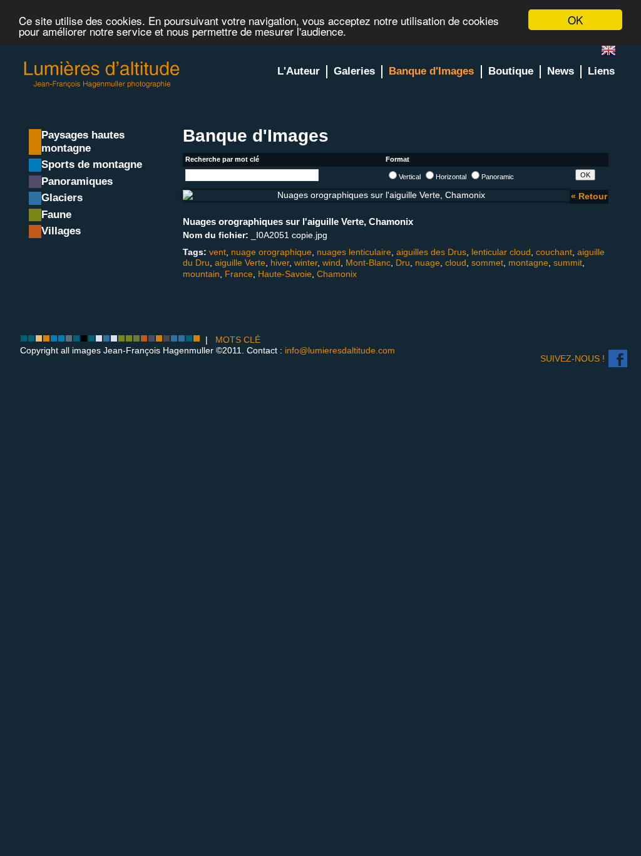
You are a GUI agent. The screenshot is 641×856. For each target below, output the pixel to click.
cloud (455, 263)
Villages (61, 231)
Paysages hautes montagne (83, 141)
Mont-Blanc (368, 263)
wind (331, 263)
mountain (201, 274)
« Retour (589, 196)
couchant (554, 252)
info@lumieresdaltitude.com (340, 350)
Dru (403, 263)
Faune (56, 215)
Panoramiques (77, 181)
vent (217, 252)
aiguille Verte (240, 263)
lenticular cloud (501, 252)
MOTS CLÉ (237, 340)
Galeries (354, 71)
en (613, 53)
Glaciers (62, 198)
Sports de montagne (91, 164)
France (239, 274)
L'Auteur (298, 71)
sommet (487, 263)
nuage (427, 263)
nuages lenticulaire (354, 252)
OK (575, 20)
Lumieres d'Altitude (102, 75)
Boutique (510, 71)
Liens (601, 71)
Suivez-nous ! (572, 358)
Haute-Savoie (285, 274)
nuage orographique (271, 252)
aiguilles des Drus (431, 252)
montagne (528, 263)
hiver (279, 263)
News (560, 71)
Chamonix (337, 274)
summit (567, 263)
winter (305, 263)
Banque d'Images (431, 71)
